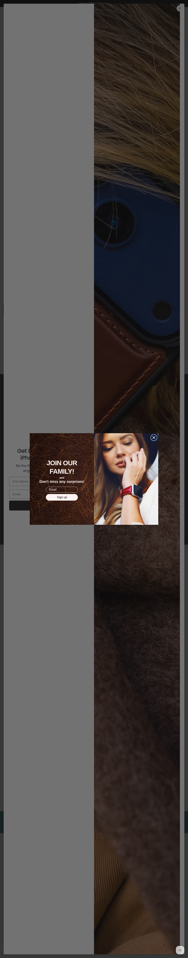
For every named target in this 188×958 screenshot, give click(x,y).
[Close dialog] (154, 438)
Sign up (62, 497)
